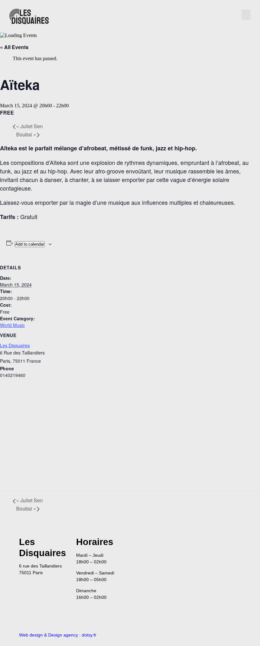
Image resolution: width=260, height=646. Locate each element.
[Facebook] (216, 544)
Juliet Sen (29, 126)
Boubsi (26, 134)
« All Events (14, 47)
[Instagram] (233, 544)
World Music (12, 325)
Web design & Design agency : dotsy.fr (57, 634)
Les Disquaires (15, 345)
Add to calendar (29, 244)
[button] (246, 14)
